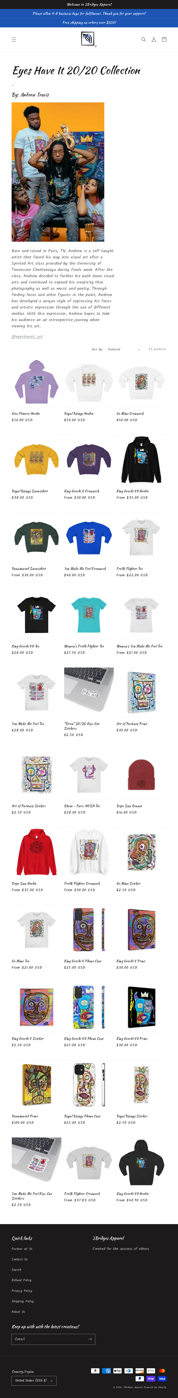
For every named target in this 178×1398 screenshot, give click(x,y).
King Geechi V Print (130, 961)
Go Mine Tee (20, 961)
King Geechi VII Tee (25, 646)
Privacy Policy (22, 1291)
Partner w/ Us (22, 1248)
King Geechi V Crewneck (81, 491)
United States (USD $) (31, 1380)
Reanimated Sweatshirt (29, 568)
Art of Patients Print (131, 723)
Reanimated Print (25, 1116)
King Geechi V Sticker (28, 1038)
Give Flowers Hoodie (26, 413)
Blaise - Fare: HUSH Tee (82, 806)
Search (17, 1269)
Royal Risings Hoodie (78, 413)
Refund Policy (22, 1280)
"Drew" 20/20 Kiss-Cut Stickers (81, 726)
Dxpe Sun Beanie (129, 806)
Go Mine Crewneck (130, 413)
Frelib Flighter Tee (129, 568)
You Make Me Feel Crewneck (85, 568)
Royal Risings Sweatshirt (30, 491)
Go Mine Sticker (128, 883)
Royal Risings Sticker (131, 1116)
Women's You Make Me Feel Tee (139, 646)
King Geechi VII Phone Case (84, 1038)
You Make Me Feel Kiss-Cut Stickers (32, 1196)
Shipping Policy (23, 1301)
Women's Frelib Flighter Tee (84, 646)
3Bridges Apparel (133, 1387)
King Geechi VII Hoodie (132, 491)
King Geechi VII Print (131, 1038)
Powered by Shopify (155, 1387)
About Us (18, 1311)
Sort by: (97, 349)
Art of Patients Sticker (28, 806)
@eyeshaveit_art (27, 336)
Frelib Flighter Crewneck (82, 883)
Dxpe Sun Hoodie (24, 883)
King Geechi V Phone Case (83, 961)
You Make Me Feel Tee (28, 723)
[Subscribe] (90, 1339)
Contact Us (20, 1259)
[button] (14, 39)
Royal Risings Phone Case (82, 1116)
